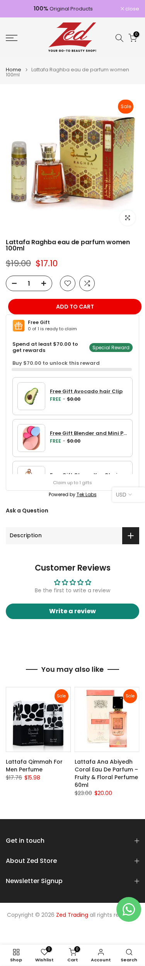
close (131, 8)
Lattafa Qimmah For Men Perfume (34, 765)
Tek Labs (87, 494)
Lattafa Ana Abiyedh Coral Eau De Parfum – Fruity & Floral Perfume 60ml (106, 773)
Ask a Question (27, 510)
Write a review (72, 611)
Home (13, 69)
